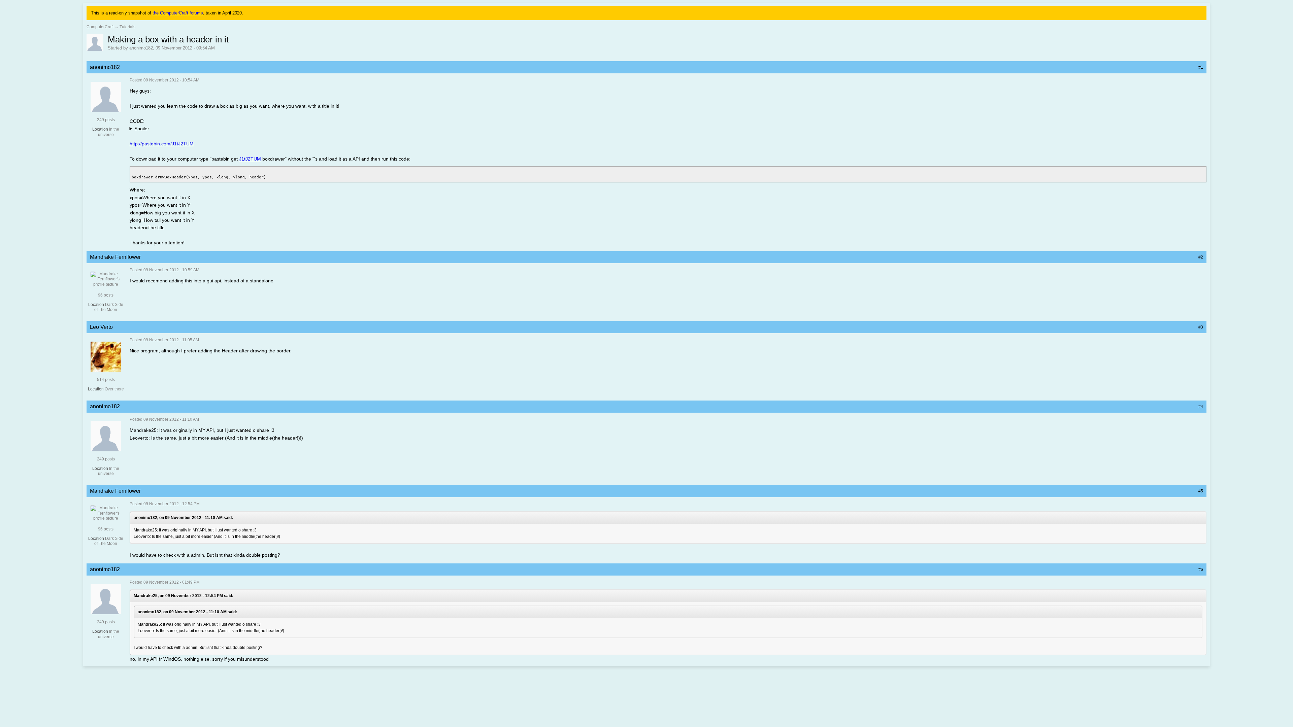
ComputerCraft (100, 27)
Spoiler (141, 128)
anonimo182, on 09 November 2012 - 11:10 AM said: (183, 517)
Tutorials (127, 27)
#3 (1200, 327)
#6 (1200, 569)
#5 (1200, 491)
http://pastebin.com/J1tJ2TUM (162, 143)
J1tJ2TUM (250, 159)
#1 (1200, 67)
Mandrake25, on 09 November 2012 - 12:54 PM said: (183, 595)
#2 (1200, 257)
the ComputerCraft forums (178, 12)
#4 (1200, 406)
